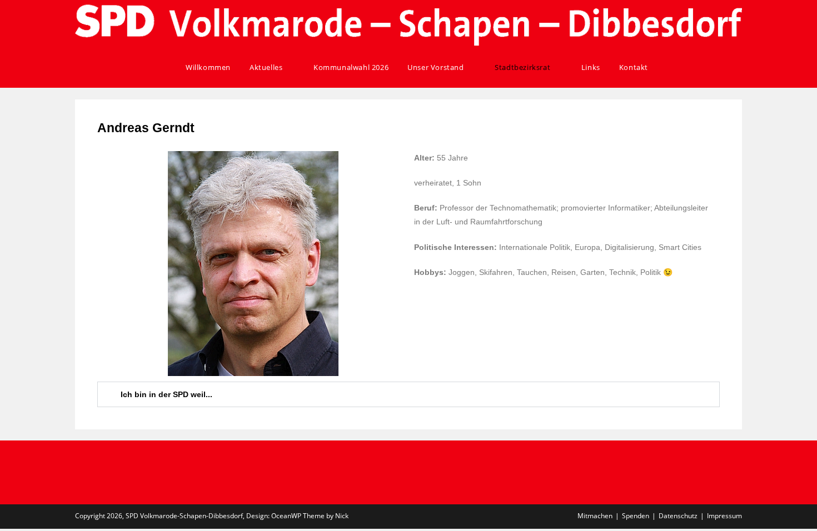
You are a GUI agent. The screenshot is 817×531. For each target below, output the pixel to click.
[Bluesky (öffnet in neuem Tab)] (723, 67)
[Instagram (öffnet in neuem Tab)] (708, 67)
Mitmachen (594, 515)
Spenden (635, 515)
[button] (408, 394)
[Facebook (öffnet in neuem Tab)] (693, 67)
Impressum (724, 515)
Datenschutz (678, 515)
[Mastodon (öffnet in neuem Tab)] (738, 67)
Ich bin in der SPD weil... (166, 394)
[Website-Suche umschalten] (669, 67)
